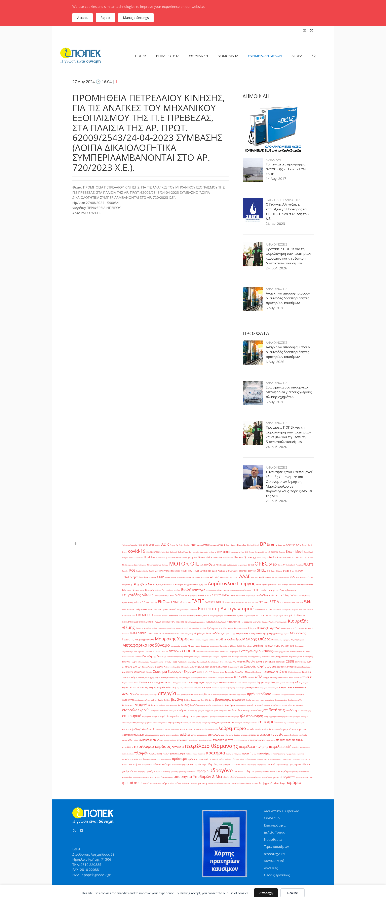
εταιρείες (155, 716)
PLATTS (308, 564)
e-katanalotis (203, 552)
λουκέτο (295, 729)
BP (263, 544)
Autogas (213, 545)
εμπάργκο (182, 710)
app (199, 545)
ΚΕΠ (163, 622)
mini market (142, 565)
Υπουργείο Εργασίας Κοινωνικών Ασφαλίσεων (199, 677)
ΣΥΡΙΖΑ (137, 666)
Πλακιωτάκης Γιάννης (147, 662)
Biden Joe (241, 545)
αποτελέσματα (192, 694)
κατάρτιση (206, 723)
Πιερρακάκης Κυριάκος (287, 656)
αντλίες (127, 694)
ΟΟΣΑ (286, 646)
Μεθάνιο (212, 640)
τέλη (209, 764)
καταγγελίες (216, 722)
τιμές (291, 764)
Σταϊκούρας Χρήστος (283, 666)
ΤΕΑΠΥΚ (207, 671)
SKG (268, 571)
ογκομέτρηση (147, 740)
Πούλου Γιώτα (170, 661)
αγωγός (157, 687)
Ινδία (286, 616)
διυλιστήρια (228, 705)
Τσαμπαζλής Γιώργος (146, 677)
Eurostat (282, 552)
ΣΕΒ (273, 662)
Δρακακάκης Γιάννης (131, 602)
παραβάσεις (193, 740)
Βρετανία (227, 590)
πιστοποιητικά (127, 754)
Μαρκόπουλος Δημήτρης (263, 633)
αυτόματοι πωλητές (142, 700)
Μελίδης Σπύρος (256, 639)
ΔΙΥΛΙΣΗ (232, 595)
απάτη (136, 694)
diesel (195, 552)
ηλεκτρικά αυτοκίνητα (178, 716)
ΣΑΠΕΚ (268, 661)
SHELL (261, 570)
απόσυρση (224, 694)
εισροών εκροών (136, 709)
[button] (314, 56)
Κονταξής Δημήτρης (184, 628)
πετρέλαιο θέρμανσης (211, 745)
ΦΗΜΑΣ (251, 677)
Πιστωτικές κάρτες (305, 656)
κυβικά (182, 729)
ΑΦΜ (261, 577)
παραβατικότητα (223, 740)
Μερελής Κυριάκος (298, 640)
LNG (297, 557)
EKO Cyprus (249, 552)
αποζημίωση (182, 694)
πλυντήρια (169, 753)
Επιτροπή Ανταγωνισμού (226, 608)
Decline (292, 893)
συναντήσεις (134, 764)
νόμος (136, 740)
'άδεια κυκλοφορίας (130, 545)
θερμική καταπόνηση (277, 716)
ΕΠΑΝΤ (227, 602)
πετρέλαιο (178, 747)
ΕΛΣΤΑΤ (209, 602)
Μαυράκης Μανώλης (144, 639)
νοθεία (278, 734)
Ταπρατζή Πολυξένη (234, 672)
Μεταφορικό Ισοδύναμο (146, 645)
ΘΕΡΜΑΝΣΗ (198, 55)
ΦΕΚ (237, 677)
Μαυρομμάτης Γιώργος (199, 640)
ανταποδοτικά (299, 687)
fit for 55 (132, 557)
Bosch (257, 545)
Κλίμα (154, 628)
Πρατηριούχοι (190, 662)
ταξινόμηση (251, 764)
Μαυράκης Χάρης (172, 639)
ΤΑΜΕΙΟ (199, 672)
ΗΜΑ (129, 616)
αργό (244, 694)
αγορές (305, 683)
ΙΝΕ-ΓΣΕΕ (259, 616)
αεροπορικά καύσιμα (185, 688)
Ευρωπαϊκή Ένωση (263, 609)
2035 (151, 544)
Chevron (290, 544)
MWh (201, 565)
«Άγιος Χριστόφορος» (228, 577)
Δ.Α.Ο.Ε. (171, 595)
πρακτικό (201, 754)
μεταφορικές (202, 735)
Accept (82, 17)
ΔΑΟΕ (178, 595)
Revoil (184, 570)
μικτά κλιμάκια (234, 735)
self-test (252, 570)
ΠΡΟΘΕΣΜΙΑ (209, 651)
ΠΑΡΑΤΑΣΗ (150, 651)
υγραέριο (201, 771)
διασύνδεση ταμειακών (200, 705)
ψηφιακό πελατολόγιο (274, 783)
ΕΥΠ (301, 602)
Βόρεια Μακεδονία (238, 590)
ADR (165, 544)
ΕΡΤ (261, 602)
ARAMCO (205, 545)
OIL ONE (251, 565)
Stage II (287, 570)
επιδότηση (292, 710)
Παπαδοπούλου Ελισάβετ (132, 656)
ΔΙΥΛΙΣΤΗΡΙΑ (240, 595)
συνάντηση (287, 759)
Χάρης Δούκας (127, 683)
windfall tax (190, 577)
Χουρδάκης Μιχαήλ (196, 682)
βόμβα (248, 700)
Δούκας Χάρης (304, 595)
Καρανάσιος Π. (235, 621)
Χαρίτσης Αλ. (146, 682)
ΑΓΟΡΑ (297, 55)
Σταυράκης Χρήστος (257, 666)
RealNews (153, 571)
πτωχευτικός (204, 759)
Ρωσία (250, 661)
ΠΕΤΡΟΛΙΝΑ (176, 651)
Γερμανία (291, 590)
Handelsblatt (228, 557)
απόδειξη (215, 694)
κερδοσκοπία (289, 723)
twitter (153, 577)
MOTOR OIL (184, 563)
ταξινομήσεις (240, 764)
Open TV (281, 565)
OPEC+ (273, 564)
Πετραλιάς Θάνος (268, 656)
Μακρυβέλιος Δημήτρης (220, 633)
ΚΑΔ (303, 615)
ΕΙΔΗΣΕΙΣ (272, 200)
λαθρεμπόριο (232, 728)
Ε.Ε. (144, 602)
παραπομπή (270, 740)
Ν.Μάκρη (233, 646)
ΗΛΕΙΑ (124, 616)
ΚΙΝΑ (178, 622)
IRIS (280, 557)
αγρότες (149, 687)
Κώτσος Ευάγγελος (268, 628)
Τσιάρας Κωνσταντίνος (169, 677)
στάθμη (260, 759)
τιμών (158, 771)
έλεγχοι (275, 682)
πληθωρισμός (155, 753)
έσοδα (288, 683)
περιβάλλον (127, 747)
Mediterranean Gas (129, 565)
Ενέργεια (141, 609)
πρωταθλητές (166, 759)
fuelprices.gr (162, 557)
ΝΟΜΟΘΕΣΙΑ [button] (228, 55)
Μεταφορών (175, 646)
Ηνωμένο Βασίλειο (161, 616)
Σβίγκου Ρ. (185, 667)
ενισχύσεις (223, 710)
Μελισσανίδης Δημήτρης (280, 640)
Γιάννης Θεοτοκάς (161, 595)
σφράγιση (191, 764)
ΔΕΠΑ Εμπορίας (191, 595)
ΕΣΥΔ (281, 602)
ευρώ (162, 716)
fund (169, 557)
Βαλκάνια (292, 584)
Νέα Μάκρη (247, 646)
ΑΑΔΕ (244, 576)
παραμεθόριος (257, 739)
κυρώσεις (189, 729)
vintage (167, 577)
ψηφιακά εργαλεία (231, 783)
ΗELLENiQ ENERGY (306, 609)
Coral (304, 545)
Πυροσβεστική (226, 662)
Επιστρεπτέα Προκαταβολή (162, 609)
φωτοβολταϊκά (155, 783)
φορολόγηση (267, 777)
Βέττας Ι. (285, 584)
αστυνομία (276, 694)
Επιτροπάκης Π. (183, 609)
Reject (105, 17)
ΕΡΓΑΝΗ (255, 602)
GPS (195, 557)
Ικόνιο (271, 616)
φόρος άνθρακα (183, 783)
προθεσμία (144, 759)
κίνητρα (178, 722)
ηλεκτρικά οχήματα (200, 716)
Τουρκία (306, 671)
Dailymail (173, 552)
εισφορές (172, 710)
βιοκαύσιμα (195, 700)
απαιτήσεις (144, 694)
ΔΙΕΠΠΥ (216, 595)
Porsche (125, 571)
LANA (289, 557)
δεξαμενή (141, 705)
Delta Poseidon (185, 552)
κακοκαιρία (187, 723)
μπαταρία (244, 735)
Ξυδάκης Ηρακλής (264, 645)
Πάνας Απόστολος (221, 651)
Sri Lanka (279, 571)
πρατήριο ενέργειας (233, 754)
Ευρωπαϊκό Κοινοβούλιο (282, 609)
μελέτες (185, 734)
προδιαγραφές (130, 759)
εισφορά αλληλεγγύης (159, 710)
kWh (284, 557)
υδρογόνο (221, 770)
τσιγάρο (191, 771)
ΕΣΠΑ (274, 601)
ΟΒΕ (277, 645)
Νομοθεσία (273, 839)
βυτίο (211, 700)
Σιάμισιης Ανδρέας (199, 666)
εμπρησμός (192, 710)
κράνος (161, 729)
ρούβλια (228, 759)
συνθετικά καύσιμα (161, 764)
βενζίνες (167, 700)
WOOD (197, 577)
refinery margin (165, 570)
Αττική (258, 584)
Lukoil (310, 557)
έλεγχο (267, 683)
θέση (266, 716)
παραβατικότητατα (241, 740)
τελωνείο (271, 764)
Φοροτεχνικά (274, 853)
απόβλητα (204, 694)
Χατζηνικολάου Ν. (180, 683)
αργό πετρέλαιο (259, 694)
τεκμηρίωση (261, 764)
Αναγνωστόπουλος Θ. (166, 584)
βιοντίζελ (204, 700)
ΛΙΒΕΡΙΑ (283, 628)
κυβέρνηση (175, 729)
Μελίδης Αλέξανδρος (228, 639)
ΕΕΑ (155, 602)
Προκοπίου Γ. (202, 662)
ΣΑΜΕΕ (260, 661)
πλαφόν (141, 752)
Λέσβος (301, 628)
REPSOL (177, 571)
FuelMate (140, 557)
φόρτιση (202, 783)
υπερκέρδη (282, 771)
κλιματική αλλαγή (131, 729)
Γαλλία (263, 590)
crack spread (153, 551)
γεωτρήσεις (269, 700)
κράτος (167, 729)
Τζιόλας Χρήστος (294, 672)
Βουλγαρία (198, 590)
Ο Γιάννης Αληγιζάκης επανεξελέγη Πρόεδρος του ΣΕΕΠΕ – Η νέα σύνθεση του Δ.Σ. (287, 211)
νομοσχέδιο (127, 740)
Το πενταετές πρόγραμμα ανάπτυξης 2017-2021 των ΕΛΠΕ (286, 169)
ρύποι (242, 759)
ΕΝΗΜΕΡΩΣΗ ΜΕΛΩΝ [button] (265, 55)
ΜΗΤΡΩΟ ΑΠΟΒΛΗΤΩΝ (170, 634)
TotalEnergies (130, 577)
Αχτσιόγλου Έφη (269, 584)
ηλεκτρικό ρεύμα (232, 716)
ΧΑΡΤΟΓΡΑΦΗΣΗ (295, 677)
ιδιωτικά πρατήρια (292, 716)
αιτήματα (197, 688)
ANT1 (193, 544)
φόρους (194, 783)
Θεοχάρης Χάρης (216, 616)
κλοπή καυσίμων (150, 729)
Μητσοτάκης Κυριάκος (198, 646)
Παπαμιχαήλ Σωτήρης (192, 656)
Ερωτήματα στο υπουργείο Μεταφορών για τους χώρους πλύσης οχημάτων (289, 392)
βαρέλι (160, 700)
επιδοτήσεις (274, 709)
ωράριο (294, 782)
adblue (157, 545)
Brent (272, 544)
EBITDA (226, 552)
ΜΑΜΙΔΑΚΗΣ (138, 633)
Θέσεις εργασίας (277, 875)
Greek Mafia (205, 557)
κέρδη (171, 722)
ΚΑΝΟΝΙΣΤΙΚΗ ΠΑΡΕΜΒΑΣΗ (143, 622)
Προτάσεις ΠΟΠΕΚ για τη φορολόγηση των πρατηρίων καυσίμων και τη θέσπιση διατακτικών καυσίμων (288, 256)
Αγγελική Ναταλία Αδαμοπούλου (277, 577)
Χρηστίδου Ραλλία (227, 682)
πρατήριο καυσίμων (257, 753)
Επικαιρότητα (274, 825)
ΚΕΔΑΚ (158, 622)
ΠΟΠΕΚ (189, 651)
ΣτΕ (241, 667)
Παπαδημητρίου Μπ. (281, 651)
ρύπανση (235, 759)
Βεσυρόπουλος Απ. (155, 590)
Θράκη (240, 615)
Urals (160, 577)
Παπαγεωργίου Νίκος (256, 651)
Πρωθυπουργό (214, 662)
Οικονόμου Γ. (138, 651)
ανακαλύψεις (240, 688)
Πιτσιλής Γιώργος (130, 661)
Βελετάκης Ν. (128, 590)
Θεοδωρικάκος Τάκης (198, 615)
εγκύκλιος (250, 705)
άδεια (238, 683)
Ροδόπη (241, 661)
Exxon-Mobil (294, 551)
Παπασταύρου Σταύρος (210, 656)
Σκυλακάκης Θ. (233, 667)
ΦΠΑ (258, 676)
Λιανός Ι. (309, 628)
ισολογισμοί (127, 723)
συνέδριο (296, 759)
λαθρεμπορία (212, 729)
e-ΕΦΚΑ (218, 552)
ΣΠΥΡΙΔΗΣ (127, 666)
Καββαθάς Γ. (211, 622)
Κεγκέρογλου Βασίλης (270, 622)
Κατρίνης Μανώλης (252, 622)
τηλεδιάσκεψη (282, 764)
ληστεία (250, 729)
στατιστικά (268, 759)
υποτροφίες (293, 771)
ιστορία (136, 722)
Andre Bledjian (184, 545)
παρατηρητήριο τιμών (289, 740)
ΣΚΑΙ (304, 662)
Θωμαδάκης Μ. (249, 616)
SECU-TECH (243, 571)
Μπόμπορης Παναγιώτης (219, 646)
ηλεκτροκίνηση (251, 716)
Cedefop (281, 545)
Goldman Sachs (179, 557)
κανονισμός (196, 723)
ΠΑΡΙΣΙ (157, 651)
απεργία (167, 693)
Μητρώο (184, 646)
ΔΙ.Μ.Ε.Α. (208, 595)
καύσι (254, 723)
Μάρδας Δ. (199, 633)
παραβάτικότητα (205, 740)
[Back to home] (80, 56)
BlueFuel (250, 545)
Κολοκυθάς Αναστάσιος (167, 628)
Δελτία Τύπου (274, 832)
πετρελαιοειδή (280, 746)
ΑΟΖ (253, 577)
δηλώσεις (153, 705)
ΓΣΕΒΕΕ (256, 589)
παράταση (182, 739)
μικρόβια (224, 735)
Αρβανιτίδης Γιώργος (194, 584)
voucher (182, 577)
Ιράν (290, 615)
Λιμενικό (125, 634)
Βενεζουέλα (140, 590)
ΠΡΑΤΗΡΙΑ (200, 651)
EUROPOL (274, 552)
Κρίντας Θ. (219, 628)
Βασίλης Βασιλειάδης (305, 584)
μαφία (162, 735)
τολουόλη (165, 771)
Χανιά (136, 683)
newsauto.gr (242, 565)
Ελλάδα (130, 609)
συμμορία (277, 759)
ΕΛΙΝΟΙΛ (176, 602)
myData (209, 564)
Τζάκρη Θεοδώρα (253, 672)
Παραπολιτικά (225, 656)
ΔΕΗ (182, 595)
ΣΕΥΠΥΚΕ (298, 662)
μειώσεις (175, 735)
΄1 (237, 577)
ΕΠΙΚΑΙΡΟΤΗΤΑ (290, 200)
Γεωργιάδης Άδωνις (137, 594)
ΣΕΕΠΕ (290, 661)
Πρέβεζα (181, 662)
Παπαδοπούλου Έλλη (300, 651)
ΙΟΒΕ (265, 615)
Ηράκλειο (173, 615)
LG (293, 557)
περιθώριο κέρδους (152, 746)
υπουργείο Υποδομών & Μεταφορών (205, 776)
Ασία (205, 584)
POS (132, 570)
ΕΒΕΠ (148, 602)
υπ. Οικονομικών (269, 771)
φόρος (172, 783)
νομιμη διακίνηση (291, 735)
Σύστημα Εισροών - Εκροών (174, 671)
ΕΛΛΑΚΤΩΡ (187, 602)
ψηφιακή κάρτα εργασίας (250, 783)
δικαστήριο (216, 705)
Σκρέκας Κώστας (218, 666)
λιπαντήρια (274, 729)
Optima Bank (290, 565)
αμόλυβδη (206, 687)
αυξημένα (300, 694)
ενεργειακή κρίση (211, 710)
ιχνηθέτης (148, 723)
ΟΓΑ (282, 646)
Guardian (218, 557)
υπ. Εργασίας (257, 771)
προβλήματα (278, 754)
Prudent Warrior (142, 571)
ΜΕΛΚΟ (150, 634)
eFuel (241, 552)
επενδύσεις (257, 710)
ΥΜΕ (180, 677)
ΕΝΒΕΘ (219, 602)
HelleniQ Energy (245, 557)
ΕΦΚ (307, 601)
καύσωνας (279, 723)
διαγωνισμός (172, 705)
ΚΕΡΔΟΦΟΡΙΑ (170, 622)
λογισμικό (285, 729)
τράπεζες (174, 771)
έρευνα (282, 683)
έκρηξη (260, 682)
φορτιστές (289, 777)
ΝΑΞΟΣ (239, 646)
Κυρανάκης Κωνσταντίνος (235, 628)
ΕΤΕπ (297, 602)
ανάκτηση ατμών (218, 688)
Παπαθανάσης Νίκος (175, 656)
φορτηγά (277, 777)
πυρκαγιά (213, 759)
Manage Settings (136, 17)
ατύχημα (284, 694)
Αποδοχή (266, 893)
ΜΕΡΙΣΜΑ (157, 634)
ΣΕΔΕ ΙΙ (282, 662)
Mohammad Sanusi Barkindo (157, 565)
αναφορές (263, 688)
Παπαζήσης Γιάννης (154, 656)
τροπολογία (183, 771)
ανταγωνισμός (285, 687)
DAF (167, 552)
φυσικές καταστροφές (304, 777)
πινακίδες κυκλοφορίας (301, 747)
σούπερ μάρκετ (251, 759)
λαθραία (203, 729)
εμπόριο (201, 710)
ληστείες (258, 729)
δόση (238, 705)
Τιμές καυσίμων (276, 846)
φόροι (165, 783)
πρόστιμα (179, 758)
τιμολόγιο (150, 771)
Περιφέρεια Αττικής (239, 656)
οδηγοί (160, 740)
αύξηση (154, 700)
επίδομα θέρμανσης (239, 710)
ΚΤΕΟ (182, 622)
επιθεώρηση (306, 710)
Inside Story (261, 557)
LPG (305, 557)
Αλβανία (294, 577)
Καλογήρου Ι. (221, 622)
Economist (234, 552)
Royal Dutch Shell (202, 570)
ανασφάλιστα (252, 687)
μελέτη (193, 735)
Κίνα (187, 622)
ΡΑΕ (234, 661)
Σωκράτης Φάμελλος (133, 672)
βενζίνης (187, 700)
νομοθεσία (303, 735)
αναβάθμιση (230, 688)
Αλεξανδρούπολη (306, 577)
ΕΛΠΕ (197, 601)
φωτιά (146, 783)
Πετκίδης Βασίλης (254, 656)
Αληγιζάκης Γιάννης (145, 584)
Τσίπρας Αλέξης (129, 677)
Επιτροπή (193, 609)
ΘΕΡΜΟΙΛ (182, 616)
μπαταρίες (254, 735)
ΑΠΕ (256, 577)
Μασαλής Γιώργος (282, 634)
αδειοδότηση (168, 687)
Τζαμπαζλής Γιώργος (274, 672)
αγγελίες (297, 682)
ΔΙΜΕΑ (225, 595)
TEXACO (299, 571)
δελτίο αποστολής (295, 700)
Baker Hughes (231, 545)
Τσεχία (157, 677)
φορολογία (241, 777)
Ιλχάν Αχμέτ (278, 616)
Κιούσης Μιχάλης (144, 628)
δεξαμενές (128, 705)
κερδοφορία (299, 723)
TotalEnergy (145, 577)
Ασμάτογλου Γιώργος (231, 583)
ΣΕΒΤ (278, 662)
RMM (190, 571)
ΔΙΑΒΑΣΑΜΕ (274, 160)
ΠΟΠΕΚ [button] (140, 55)
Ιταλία (297, 615)
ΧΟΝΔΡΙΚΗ (307, 677)
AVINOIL (221, 545)
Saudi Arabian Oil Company (225, 571)
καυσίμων (238, 723)
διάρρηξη (163, 705)
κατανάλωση (228, 722)
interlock (272, 557)
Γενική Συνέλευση (276, 590)
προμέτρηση (155, 759)
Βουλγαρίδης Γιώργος (214, 590)
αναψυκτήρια (273, 688)
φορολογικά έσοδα (254, 777)
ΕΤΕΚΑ (293, 602)
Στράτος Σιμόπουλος (303, 667)
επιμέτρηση (146, 716)
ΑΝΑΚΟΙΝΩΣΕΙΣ (276, 244)
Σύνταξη (149, 672)
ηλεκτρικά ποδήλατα (218, 716)
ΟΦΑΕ (292, 646)
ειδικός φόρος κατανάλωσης (292, 705)
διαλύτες (183, 705)
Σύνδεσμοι (272, 818)
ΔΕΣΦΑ (201, 595)
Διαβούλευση (264, 595)
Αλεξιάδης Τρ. (127, 584)
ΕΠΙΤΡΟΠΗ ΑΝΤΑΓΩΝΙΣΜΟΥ (241, 602)
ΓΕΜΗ (248, 590)
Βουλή (186, 589)
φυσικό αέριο (132, 783)
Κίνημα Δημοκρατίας (197, 622)
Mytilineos (221, 565)
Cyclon (162, 552)
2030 (145, 545)
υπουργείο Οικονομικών (161, 777)
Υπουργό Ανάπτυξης (225, 677)
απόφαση (232, 694)
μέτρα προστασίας (152, 735)
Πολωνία (159, 662)
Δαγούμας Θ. (251, 595)
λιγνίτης (265, 729)
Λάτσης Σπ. (292, 628)
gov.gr (190, 557)
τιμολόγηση (139, 771)
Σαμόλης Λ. (160, 667)
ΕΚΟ (162, 601)
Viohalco (174, 577)
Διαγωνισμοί (274, 860)
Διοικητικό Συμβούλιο (284, 595)
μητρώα (214, 734)
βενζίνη (177, 699)
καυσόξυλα (247, 723)
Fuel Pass (150, 557)
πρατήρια (215, 753)
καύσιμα (266, 722)
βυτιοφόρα (223, 699)
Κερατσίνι (283, 622)
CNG (298, 544)
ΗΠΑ (133, 616)
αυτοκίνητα (128, 699)
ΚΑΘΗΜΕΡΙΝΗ (127, 622)
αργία (239, 694)
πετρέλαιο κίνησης (253, 746)
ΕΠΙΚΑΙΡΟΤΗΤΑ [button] (168, 55)
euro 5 (267, 552)
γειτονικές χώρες (258, 700)
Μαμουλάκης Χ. (243, 633)
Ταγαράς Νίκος (218, 672)
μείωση (168, 735)
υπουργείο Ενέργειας (141, 777)
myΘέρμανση (232, 565)
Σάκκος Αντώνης (148, 667)
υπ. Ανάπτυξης (242, 771)
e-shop (211, 552)
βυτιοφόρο (238, 699)
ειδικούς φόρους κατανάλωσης (269, 705)
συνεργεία (146, 764)
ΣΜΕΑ (309, 662)
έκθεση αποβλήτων (249, 683)
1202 (140, 545)
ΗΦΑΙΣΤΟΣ (145, 615)
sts (293, 571)
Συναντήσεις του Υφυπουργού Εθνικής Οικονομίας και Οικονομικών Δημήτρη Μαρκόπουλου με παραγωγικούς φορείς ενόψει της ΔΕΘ (289, 484)
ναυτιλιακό (266, 734)
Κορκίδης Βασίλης (199, 628)
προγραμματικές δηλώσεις (293, 754)
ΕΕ (152, 602)
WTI (212, 577)
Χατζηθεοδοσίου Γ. (163, 682)
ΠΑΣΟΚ (164, 651)
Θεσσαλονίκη (230, 615)
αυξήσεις (292, 694)
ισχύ (142, 723)
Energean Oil (259, 552)
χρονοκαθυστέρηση (215, 783)
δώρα (242, 705)
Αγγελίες (271, 868)
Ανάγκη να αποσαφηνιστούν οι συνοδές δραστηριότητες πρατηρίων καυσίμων (288, 298)
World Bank (205, 577)
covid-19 (137, 551)
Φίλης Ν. (266, 677)
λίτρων (196, 729)
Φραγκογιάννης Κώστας (279, 677)
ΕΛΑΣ (168, 602)
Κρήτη (210, 628)
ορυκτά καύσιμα (170, 740)
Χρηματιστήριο (212, 683)
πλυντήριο (180, 753)
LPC (301, 557)
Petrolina (299, 565)
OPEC (261, 563)
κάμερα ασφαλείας (160, 723)
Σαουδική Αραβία (173, 667)
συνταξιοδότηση (178, 764)
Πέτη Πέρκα (233, 651)
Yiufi (217, 577)
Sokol (273, 571)
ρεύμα (221, 759)
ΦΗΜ (244, 677)
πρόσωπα (193, 759)
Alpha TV (174, 545)
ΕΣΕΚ (266, 602)
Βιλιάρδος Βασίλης (173, 590)
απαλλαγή (153, 694)
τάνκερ (201, 764)
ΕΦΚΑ (124, 609)
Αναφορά (180, 584)
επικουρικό (131, 715)
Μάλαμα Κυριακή (186, 634)
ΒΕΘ (279, 584)
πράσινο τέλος (191, 754)
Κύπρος (252, 628)
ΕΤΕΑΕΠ (287, 602)
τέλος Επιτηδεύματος (223, 764)
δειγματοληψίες (281, 700)
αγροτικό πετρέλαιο (133, 687)
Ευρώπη (295, 609)
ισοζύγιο (304, 716)
